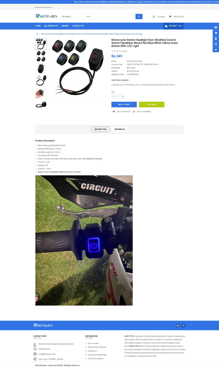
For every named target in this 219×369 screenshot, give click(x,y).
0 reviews (124, 51)
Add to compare (144, 112)
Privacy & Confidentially (97, 355)
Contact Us (92, 351)
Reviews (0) (120, 129)
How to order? (93, 343)
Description (100, 129)
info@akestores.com (47, 354)
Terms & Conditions (96, 359)
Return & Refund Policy (97, 347)
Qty (112, 92)
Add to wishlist (124, 112)
